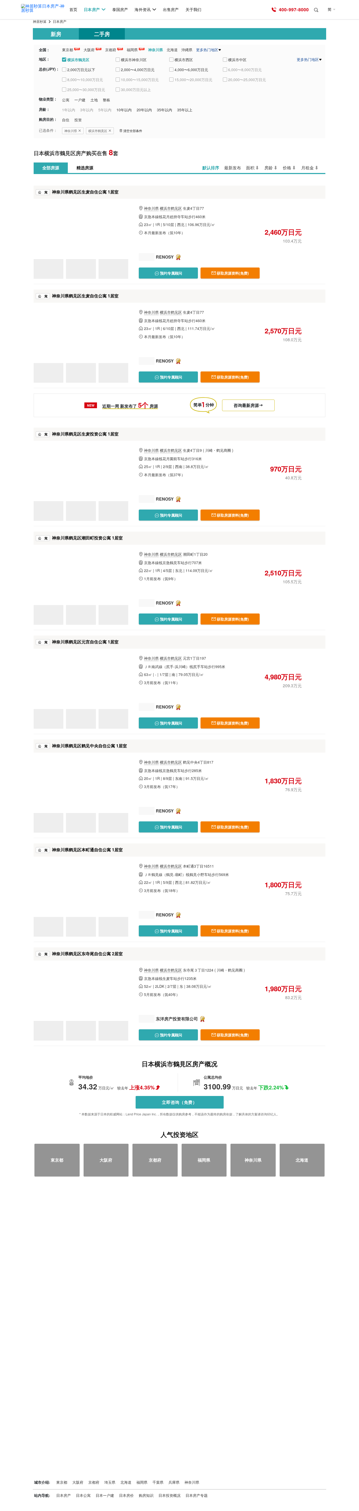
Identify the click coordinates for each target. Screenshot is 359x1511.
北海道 (172, 50)
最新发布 (232, 168)
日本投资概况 (169, 1495)
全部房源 (50, 168)
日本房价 (126, 1495)
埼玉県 (109, 1482)
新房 (56, 34)
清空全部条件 (132, 130)
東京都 (67, 50)
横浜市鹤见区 (171, 208)
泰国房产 (120, 9)
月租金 (307, 168)
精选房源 (84, 168)
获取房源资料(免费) (233, 273)
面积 (250, 168)
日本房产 (92, 9)
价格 (287, 168)
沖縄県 (186, 50)
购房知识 (146, 1495)
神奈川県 (155, 50)
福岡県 (132, 50)
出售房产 (171, 9)
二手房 (102, 34)
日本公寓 (83, 1495)
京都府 (110, 50)
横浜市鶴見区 (97, 130)
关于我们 (193, 9)
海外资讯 (142, 9)
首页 (73, 9)
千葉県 (157, 1482)
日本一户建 (105, 1495)
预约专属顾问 (170, 273)
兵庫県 (174, 1482)
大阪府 (89, 50)
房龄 (268, 168)
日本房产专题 (197, 1495)
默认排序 (210, 168)
